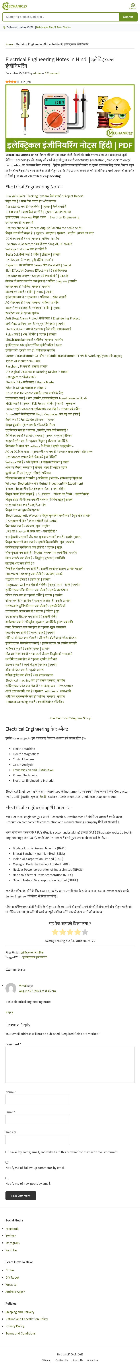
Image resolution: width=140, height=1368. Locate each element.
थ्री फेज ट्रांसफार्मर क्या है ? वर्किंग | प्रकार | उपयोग (35, 696)
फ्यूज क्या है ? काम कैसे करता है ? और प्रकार (30, 201)
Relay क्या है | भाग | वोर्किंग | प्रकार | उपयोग (30, 334)
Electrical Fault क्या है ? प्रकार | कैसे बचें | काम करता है (38, 329)
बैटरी (43, 797)
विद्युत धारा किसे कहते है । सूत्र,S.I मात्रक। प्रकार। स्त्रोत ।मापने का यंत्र (49, 233)
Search (128, 16)
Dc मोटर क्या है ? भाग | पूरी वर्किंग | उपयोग (29, 260)
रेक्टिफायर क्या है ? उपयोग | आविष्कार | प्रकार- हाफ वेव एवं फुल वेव (43, 478)
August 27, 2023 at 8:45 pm (37, 991)
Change (67, 27)
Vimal (23, 986)
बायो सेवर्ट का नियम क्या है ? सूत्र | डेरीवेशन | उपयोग (35, 324)
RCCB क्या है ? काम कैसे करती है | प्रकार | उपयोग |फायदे (38, 212)
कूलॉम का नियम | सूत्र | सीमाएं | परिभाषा (28, 473)
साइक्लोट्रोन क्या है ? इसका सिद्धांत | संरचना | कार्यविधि (36, 441)
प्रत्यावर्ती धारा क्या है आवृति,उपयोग (25, 505)
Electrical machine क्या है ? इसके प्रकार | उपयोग (35, 680)
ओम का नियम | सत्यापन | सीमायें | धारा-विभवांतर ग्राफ (36, 467)
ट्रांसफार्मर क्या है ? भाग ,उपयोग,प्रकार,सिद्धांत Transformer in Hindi (46, 398)
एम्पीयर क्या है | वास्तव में (19, 222)
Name (10, 1092)
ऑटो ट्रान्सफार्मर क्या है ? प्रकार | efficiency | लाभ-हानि (38, 691)
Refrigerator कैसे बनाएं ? (20, 377)
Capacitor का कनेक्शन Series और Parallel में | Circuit (38, 265)
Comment (13, 1044)
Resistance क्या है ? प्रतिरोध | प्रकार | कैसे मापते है (35, 206)
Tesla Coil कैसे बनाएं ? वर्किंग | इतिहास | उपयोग (32, 254)
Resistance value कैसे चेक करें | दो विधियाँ (30, 457)
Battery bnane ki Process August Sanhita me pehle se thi (43, 228)
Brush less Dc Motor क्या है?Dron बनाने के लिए (34, 393)
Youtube (11, 1250)
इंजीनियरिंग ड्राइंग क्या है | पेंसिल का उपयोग (30, 350)
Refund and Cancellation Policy (26, 1319)
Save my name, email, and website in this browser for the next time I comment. (64, 1152)
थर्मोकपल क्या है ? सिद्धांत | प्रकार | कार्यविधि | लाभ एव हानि (39, 622)
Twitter (10, 1236)
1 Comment (52, 73)
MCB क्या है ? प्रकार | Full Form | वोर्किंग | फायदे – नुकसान (40, 403)
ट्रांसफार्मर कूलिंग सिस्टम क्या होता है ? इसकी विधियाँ (35, 606)
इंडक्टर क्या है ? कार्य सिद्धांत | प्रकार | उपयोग (31, 664)
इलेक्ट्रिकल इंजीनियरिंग (34, 957)
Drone (9, 1270)
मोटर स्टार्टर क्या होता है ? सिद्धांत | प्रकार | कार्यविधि (35, 558)
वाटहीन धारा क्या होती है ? (19, 563)
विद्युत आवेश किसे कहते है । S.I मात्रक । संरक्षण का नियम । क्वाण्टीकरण (47, 494)
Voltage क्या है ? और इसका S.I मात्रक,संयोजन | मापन (37, 462)
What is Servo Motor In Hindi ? (25, 388)
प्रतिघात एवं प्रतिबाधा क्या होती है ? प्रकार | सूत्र (33, 547)
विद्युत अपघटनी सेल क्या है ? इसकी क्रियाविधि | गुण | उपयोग (39, 542)
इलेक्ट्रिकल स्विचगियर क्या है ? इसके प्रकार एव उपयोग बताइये (41, 643)
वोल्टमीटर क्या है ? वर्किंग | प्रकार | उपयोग (29, 292)
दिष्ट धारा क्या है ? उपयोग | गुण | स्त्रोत (27, 526)
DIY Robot (12, 1277)
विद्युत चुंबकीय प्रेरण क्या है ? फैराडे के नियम (30, 425)
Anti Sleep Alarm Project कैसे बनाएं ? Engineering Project (42, 318)
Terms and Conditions (20, 1333)
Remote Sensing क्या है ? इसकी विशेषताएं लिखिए (34, 702)
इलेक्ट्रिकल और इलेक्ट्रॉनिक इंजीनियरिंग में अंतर (33, 345)
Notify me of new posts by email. (28, 1183)
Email (10, 1112)
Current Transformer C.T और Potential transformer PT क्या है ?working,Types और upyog (63, 356)
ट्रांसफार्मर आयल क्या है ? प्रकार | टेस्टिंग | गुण (32, 611)
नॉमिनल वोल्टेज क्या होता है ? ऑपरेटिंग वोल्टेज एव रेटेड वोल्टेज (40, 638)
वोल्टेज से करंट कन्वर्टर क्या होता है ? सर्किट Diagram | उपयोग (41, 281)
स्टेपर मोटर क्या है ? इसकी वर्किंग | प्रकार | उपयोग (33, 595)
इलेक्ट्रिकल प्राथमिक (32, 952)
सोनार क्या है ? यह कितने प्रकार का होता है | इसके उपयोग (37, 601)
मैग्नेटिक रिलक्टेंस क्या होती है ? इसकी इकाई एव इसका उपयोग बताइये (44, 568)
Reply (9, 1012)
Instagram (12, 1243)
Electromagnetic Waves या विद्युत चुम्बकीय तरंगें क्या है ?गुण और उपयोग (47, 515)
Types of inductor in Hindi (22, 361)
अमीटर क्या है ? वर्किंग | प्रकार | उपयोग (27, 286)
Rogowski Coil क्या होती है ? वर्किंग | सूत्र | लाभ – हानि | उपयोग (42, 585)
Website (10, 1132)
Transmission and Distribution (33, 770)
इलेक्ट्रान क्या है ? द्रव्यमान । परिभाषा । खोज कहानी (35, 297)
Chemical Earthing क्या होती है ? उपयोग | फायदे (34, 574)
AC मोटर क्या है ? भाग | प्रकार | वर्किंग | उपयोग (32, 302)
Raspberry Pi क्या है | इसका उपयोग (26, 366)
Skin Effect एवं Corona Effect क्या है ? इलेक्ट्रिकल (36, 270)
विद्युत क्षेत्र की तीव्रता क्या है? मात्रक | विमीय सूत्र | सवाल (38, 499)
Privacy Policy (14, 1326)
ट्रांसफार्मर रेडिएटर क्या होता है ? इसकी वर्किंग (31, 616)
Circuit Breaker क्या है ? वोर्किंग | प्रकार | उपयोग (34, 339)
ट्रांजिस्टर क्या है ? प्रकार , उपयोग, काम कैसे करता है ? (36, 430)
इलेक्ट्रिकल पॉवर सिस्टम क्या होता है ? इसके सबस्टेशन (36, 590)
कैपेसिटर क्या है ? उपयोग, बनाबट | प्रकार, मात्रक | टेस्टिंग (38, 435)
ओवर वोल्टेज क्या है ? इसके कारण (24, 670)
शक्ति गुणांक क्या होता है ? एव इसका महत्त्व (29, 675)
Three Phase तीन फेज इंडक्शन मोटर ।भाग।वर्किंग (35, 489)
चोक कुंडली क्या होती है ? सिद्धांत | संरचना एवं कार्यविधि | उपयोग (41, 552)
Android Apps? (15, 1292)
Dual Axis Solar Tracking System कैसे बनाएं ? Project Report (44, 196)
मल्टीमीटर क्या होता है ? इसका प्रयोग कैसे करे (31, 659)
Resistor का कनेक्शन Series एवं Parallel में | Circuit (36, 276)
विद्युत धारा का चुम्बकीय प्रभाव (22, 510)
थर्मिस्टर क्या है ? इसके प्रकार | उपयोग (27, 648)
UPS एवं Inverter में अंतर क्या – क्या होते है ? (31, 531)
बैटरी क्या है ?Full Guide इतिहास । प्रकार (29, 419)
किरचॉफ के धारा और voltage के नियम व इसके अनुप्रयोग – (39, 446)
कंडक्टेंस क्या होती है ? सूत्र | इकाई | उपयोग (30, 632)
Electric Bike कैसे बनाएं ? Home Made (29, 382)
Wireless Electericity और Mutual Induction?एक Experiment (44, 483)
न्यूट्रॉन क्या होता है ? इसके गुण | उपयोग (27, 579)
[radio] (55, 933)
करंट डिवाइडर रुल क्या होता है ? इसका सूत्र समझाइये (35, 627)
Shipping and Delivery (19, 1312)
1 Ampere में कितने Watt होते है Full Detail (31, 521)
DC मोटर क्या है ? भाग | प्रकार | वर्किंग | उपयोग (32, 238)
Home (9, 44)
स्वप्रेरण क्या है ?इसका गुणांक (22, 313)
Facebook (12, 1229)
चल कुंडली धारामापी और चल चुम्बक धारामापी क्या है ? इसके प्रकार (43, 537)
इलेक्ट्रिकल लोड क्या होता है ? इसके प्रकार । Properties (39, 686)
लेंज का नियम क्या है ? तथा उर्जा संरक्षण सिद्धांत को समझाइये (38, 654)
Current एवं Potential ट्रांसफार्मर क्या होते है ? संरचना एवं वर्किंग (43, 409)
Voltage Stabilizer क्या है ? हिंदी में (25, 249)
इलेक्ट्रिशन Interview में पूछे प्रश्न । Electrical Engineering (42, 217)
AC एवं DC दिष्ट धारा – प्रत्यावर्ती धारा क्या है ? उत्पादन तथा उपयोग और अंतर (49, 451)
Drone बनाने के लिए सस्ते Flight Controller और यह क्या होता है (42, 414)
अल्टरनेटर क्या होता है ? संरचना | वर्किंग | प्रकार (32, 308)
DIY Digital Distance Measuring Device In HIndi (36, 372)
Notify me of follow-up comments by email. (35, 1168)
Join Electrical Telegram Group (70, 718)
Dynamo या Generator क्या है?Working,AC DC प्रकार (38, 244)
